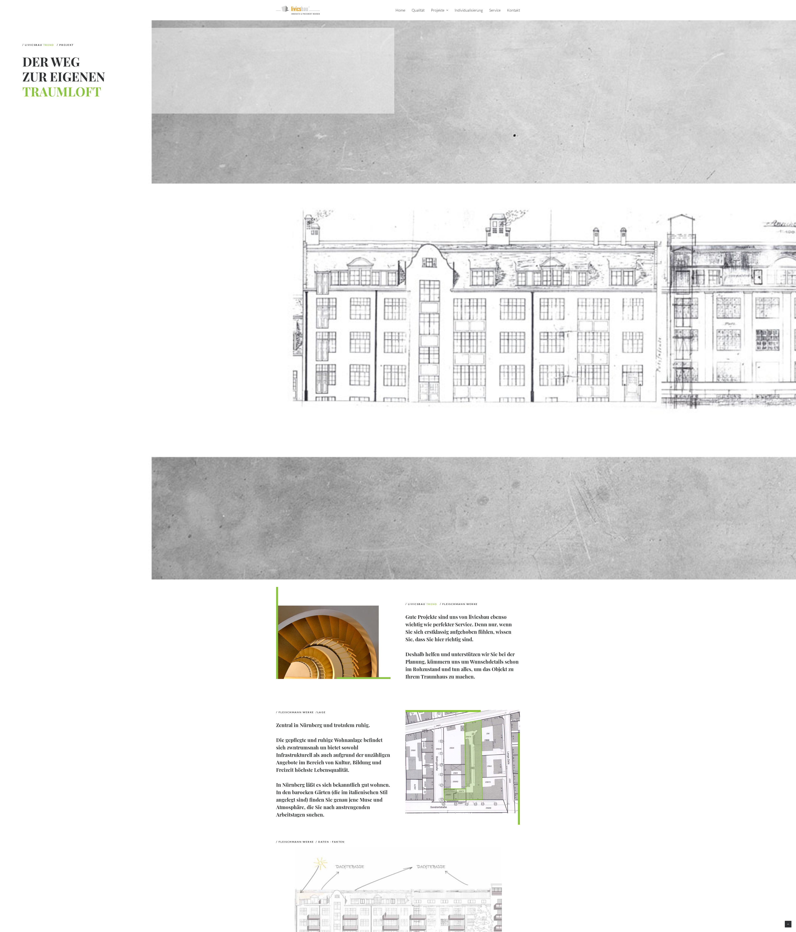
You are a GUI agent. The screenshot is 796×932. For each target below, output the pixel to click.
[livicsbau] (298, 10)
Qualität (418, 10)
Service (495, 10)
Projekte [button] (437, 10)
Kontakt (513, 10)
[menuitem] (402, 10)
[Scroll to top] (788, 924)
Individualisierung (469, 10)
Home (400, 10)
